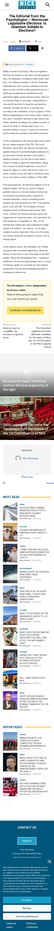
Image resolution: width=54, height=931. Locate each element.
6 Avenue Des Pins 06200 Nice (27, 853)
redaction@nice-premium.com (27, 857)
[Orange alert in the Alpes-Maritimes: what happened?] (10, 574)
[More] (42, 48)
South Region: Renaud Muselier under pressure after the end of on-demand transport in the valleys (34, 701)
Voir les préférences (27, 916)
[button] (49, 861)
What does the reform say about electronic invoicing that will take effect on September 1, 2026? (34, 637)
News (22, 504)
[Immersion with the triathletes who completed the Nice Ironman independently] (10, 741)
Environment (26, 568)
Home (5, 41)
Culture (23, 526)
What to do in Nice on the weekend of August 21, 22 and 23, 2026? (34, 616)
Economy (24, 629)
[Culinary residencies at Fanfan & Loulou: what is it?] (10, 532)
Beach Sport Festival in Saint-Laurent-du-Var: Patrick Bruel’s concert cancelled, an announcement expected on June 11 (34, 765)
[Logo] (27, 5)
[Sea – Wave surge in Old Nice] (10, 679)
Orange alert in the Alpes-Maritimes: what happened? (35, 574)
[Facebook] (18, 467)
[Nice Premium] (19, 458)
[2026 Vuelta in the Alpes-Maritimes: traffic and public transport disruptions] (10, 594)
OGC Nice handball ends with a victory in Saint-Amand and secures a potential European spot (34, 787)
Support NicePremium (25, 310)
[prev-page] (5, 716)
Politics (13, 41)
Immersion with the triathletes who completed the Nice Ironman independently (33, 742)
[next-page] (10, 716)
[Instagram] (24, 467)
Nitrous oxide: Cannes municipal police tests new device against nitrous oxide (32, 512)
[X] (29, 467)
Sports (23, 546)
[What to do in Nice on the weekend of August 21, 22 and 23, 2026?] (10, 615)
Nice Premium (30, 458)
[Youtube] (35, 467)
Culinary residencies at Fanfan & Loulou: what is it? (33, 533)
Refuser (27, 908)
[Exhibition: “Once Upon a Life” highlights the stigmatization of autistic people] (10, 658)
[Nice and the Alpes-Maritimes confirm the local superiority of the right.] (27, 374)
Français (29, 64)
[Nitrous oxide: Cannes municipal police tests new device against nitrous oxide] (10, 511)
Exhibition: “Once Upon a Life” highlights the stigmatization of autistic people (33, 659)
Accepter (27, 900)
